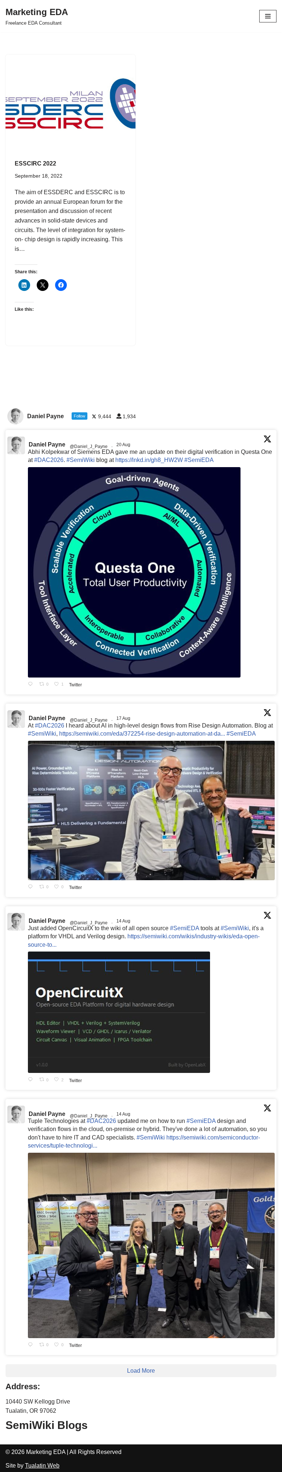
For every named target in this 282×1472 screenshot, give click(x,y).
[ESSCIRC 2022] (70, 103)
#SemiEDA (199, 460)
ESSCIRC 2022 (35, 163)
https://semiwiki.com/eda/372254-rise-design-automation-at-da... (142, 733)
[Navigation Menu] (267, 16)
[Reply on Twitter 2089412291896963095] (31, 887)
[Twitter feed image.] (134, 572)
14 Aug (123, 921)
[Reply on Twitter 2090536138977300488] (31, 684)
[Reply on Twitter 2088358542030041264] (31, 1345)
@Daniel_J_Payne (89, 446)
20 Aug (123, 444)
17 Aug (123, 718)
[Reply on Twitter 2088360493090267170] (31, 1080)
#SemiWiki (80, 460)
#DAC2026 (49, 460)
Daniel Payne (47, 444)
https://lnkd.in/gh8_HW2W (149, 460)
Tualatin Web (42, 1465)
